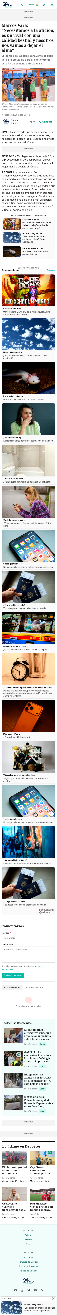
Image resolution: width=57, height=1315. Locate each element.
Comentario (8, 944)
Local (43, 1044)
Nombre (6, 933)
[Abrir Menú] (51, 4)
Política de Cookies (28, 1271)
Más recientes (13, 987)
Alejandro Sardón (10, 1181)
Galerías (28, 1235)
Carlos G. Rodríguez (11, 1217)
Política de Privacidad (28, 1266)
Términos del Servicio (28, 1262)
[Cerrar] (53, 1298)
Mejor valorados (37, 987)
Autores (28, 1239)
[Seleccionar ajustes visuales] (43, 4)
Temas (28, 1244)
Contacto (28, 1257)
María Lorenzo (36, 1181)
